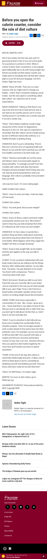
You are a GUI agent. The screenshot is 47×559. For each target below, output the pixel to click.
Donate (40, 3)
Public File (7, 517)
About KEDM (8, 531)
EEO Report (8, 521)
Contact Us (8, 535)
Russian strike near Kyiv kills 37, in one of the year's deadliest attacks (23, 445)
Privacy (6, 526)
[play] (3, 556)
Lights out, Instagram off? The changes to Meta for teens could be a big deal (22, 479)
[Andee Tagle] (7, 404)
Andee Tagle (13, 34)
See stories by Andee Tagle (25, 414)
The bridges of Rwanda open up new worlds (19, 471)
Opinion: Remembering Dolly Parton (16, 464)
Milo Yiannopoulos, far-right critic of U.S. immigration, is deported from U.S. (18, 435)
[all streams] (44, 556)
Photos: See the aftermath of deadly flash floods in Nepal (22, 455)
